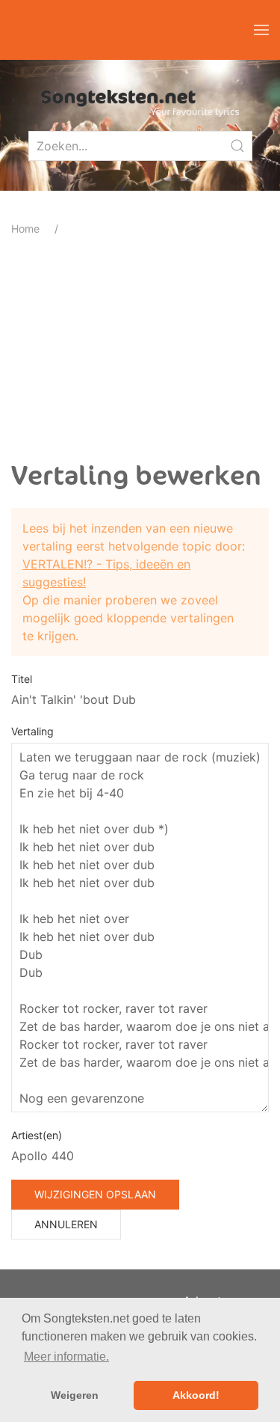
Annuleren (66, 1224)
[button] (261, 30)
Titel (21, 678)
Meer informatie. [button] (66, 1356)
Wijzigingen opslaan (95, 1194)
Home (25, 228)
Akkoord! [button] (196, 1395)
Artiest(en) (36, 1135)
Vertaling (32, 731)
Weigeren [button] (75, 1395)
